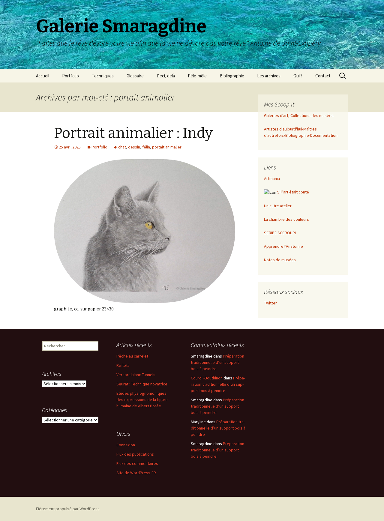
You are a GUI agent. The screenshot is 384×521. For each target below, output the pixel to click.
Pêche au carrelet (132, 356)
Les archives (268, 76)
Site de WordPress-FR (136, 472)
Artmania (272, 178)
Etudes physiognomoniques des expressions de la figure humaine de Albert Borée (142, 400)
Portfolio (70, 76)
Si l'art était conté (293, 192)
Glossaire (135, 76)
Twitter (270, 303)
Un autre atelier (278, 205)
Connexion (125, 445)
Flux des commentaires (137, 463)
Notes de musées (280, 259)
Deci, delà (166, 76)
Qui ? (297, 76)
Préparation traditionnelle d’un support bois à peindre (217, 362)
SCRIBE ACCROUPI (280, 232)
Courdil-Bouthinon (207, 378)
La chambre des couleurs (286, 219)
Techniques (103, 76)
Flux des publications (135, 454)
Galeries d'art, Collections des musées (299, 115)
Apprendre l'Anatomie (283, 246)
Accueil (42, 76)
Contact (323, 76)
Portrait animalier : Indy (133, 133)
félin (146, 147)
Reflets (123, 365)
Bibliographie (232, 76)
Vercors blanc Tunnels (135, 374)
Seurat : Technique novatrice (141, 384)
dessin (134, 147)
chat (122, 147)
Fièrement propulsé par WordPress (68, 508)
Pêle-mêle (197, 76)
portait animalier (167, 147)
